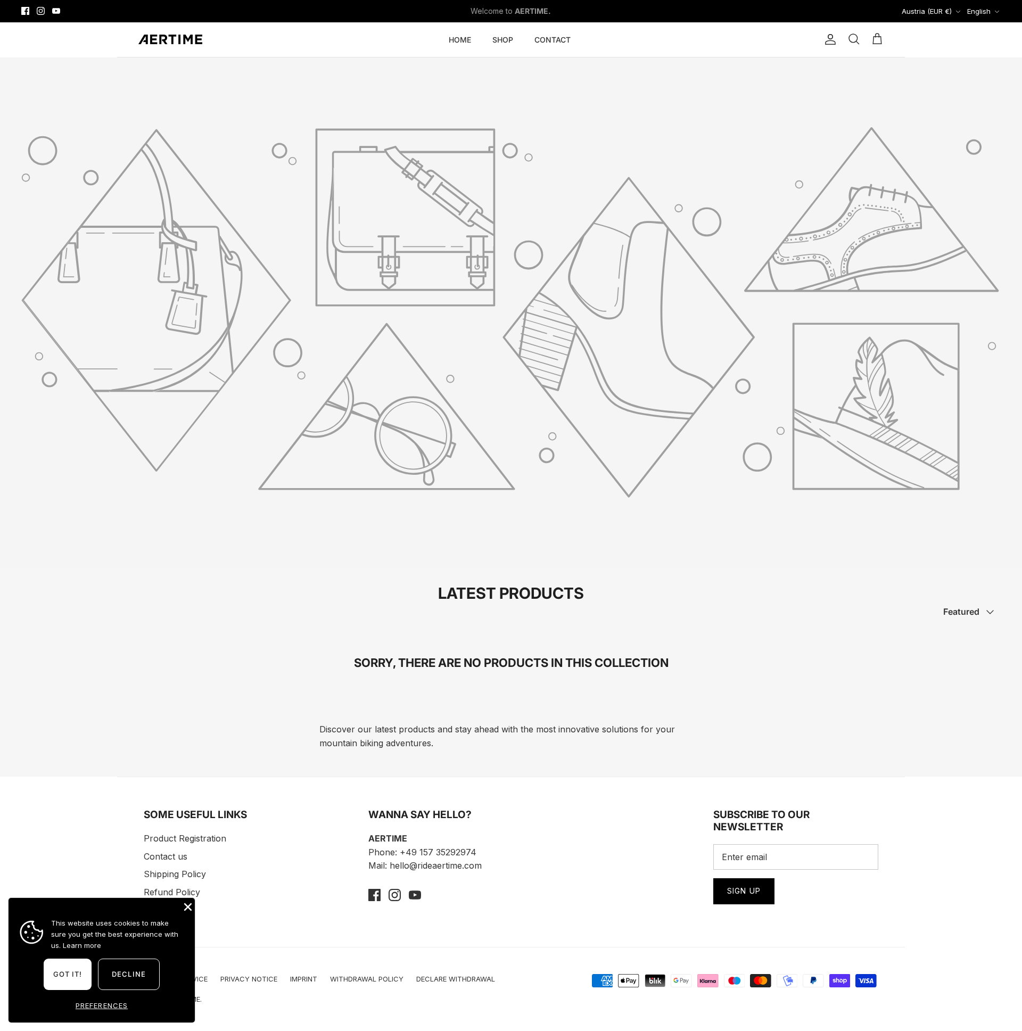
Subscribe (415, 621)
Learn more (82, 945)
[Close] (710, 366)
